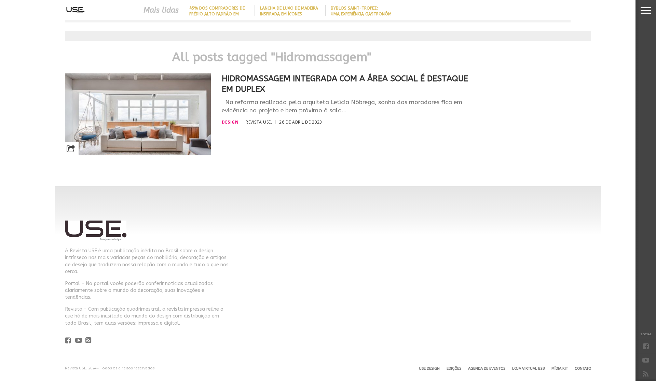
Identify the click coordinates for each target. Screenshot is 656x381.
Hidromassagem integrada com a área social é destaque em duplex (345, 84)
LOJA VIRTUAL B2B (528, 368)
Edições (454, 368)
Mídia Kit (559, 368)
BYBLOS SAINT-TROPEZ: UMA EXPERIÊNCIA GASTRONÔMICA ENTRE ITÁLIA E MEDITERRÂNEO (364, 14)
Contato (583, 368)
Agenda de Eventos (486, 368)
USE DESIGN (429, 368)
